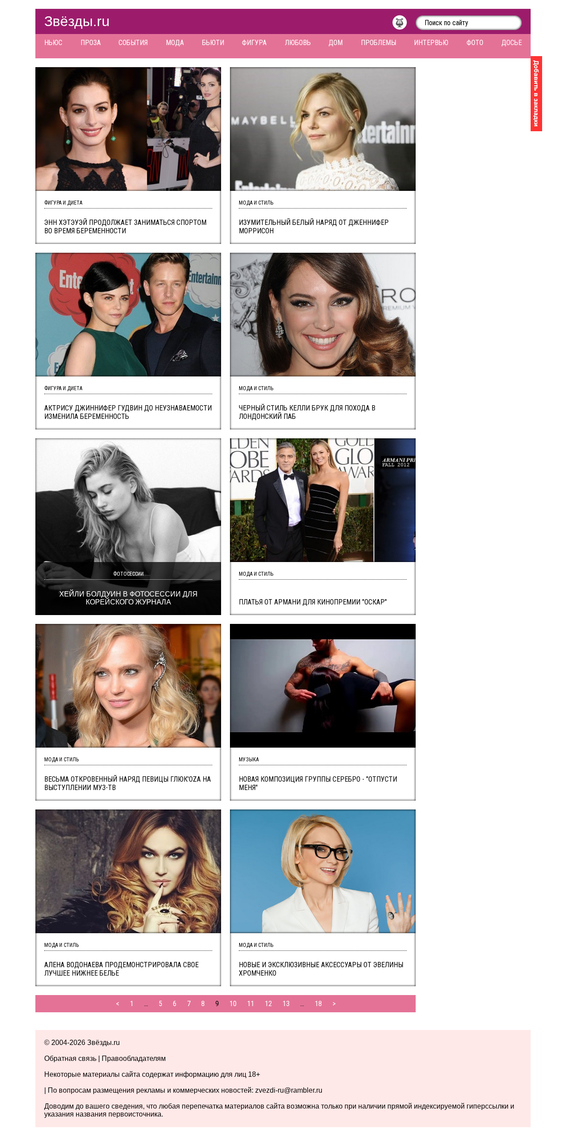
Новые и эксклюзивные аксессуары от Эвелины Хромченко (321, 969)
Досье (511, 42)
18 (318, 1003)
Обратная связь (70, 1058)
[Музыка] (404, 25)
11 (250, 1003)
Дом (336, 42)
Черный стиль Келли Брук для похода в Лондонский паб (307, 412)
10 (233, 1003)
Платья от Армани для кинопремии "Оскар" (313, 602)
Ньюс (53, 42)
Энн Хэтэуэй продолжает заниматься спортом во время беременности (125, 226)
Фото (475, 42)
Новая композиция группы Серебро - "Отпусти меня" (318, 783)
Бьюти (213, 42)
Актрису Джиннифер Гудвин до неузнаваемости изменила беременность (128, 412)
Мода (175, 42)
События (133, 42)
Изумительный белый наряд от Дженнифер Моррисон (314, 226)
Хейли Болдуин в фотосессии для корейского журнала (128, 598)
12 (268, 1003)
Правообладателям (134, 1058)
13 (286, 1003)
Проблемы (378, 42)
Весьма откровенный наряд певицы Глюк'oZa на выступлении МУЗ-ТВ (127, 783)
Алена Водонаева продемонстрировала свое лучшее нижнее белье (121, 969)
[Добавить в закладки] (536, 93)
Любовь (298, 42)
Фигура (254, 42)
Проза (90, 42)
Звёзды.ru (77, 21)
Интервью (431, 42)
